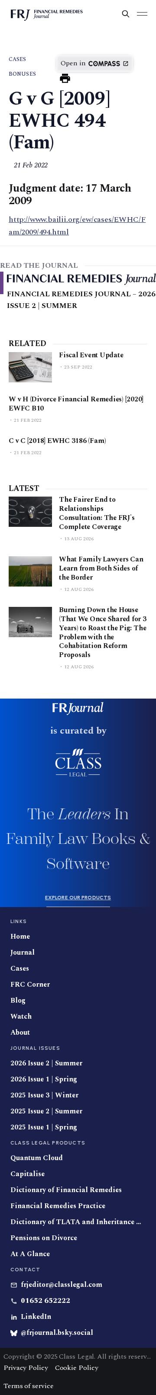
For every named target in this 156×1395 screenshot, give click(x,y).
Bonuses (22, 74)
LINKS (18, 921)
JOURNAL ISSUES (35, 1048)
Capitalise (27, 1174)
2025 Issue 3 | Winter (44, 1095)
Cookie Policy (76, 1368)
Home (20, 936)
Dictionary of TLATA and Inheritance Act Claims (78, 1222)
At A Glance (30, 1254)
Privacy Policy (25, 1368)
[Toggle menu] (142, 13)
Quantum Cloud (36, 1158)
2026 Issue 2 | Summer (46, 1063)
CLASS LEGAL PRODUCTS (47, 1143)
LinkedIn (36, 1316)
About (20, 1032)
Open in (73, 63)
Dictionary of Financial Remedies (66, 1190)
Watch (21, 1016)
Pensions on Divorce (43, 1238)
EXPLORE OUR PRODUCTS (78, 898)
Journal (22, 952)
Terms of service (28, 1386)
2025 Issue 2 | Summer (46, 1111)
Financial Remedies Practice (57, 1206)
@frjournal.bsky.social (57, 1332)
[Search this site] (125, 13)
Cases (17, 59)
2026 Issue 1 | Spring (43, 1079)
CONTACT (25, 1270)
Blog (18, 1000)
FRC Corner (30, 984)
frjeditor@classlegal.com (61, 1284)
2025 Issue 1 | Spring (43, 1127)
